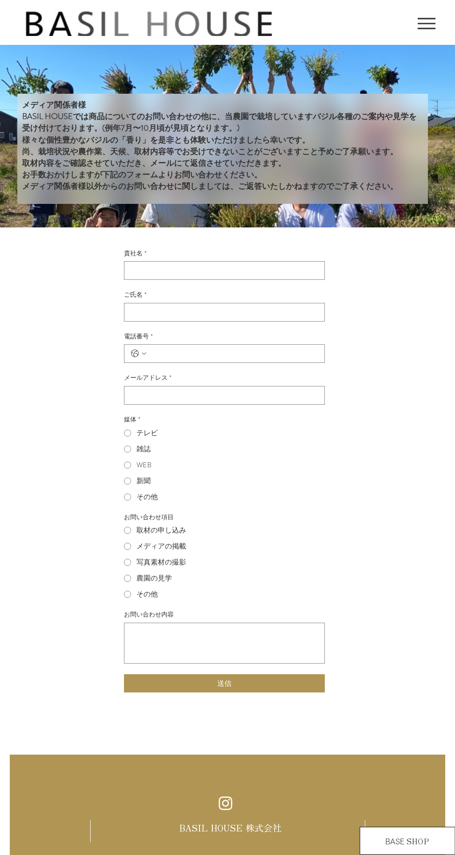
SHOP (421, 841)
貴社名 (135, 253)
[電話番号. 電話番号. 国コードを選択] (139, 353)
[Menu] (426, 23)
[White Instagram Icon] (225, 803)
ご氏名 (135, 294)
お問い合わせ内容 (149, 614)
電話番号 (138, 336)
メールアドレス (148, 378)
